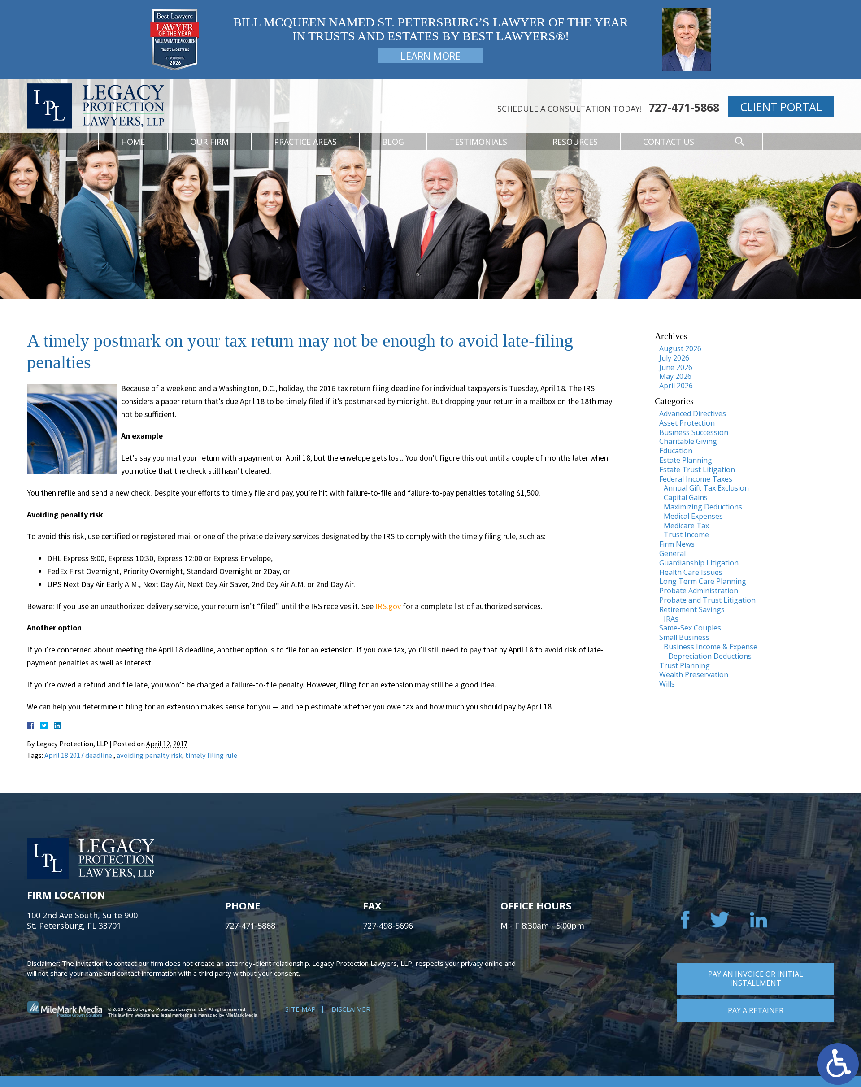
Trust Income (686, 534)
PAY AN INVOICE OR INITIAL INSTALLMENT (755, 978)
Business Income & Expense (710, 647)
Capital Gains (686, 497)
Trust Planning (684, 665)
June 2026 (675, 367)
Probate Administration (698, 591)
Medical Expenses (693, 516)
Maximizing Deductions (703, 507)
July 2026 (674, 358)
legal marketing (176, 1015)
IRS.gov (388, 606)
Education (675, 451)
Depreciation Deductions (710, 656)
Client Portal (781, 106)
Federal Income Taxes (695, 479)
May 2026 (675, 376)
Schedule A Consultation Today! (569, 108)
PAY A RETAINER (755, 1010)
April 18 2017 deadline (78, 755)
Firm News (677, 544)
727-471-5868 (683, 107)
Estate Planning (685, 460)
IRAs (671, 619)
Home (133, 141)
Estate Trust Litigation (697, 469)
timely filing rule (211, 755)
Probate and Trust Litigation (707, 600)
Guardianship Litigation (699, 563)
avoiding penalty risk (149, 755)
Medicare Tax (686, 525)
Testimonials (478, 141)
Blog (393, 141)
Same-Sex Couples (690, 628)
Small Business (684, 637)
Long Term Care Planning (702, 581)
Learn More (430, 55)
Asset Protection (687, 423)
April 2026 (676, 386)
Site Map (300, 1008)
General (672, 553)
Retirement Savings (692, 609)
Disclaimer (350, 1008)
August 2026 (680, 348)
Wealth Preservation (693, 674)
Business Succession (693, 432)
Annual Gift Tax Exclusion (706, 488)
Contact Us (668, 141)
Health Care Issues (690, 572)
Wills (667, 684)
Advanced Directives (692, 413)
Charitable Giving (688, 441)
